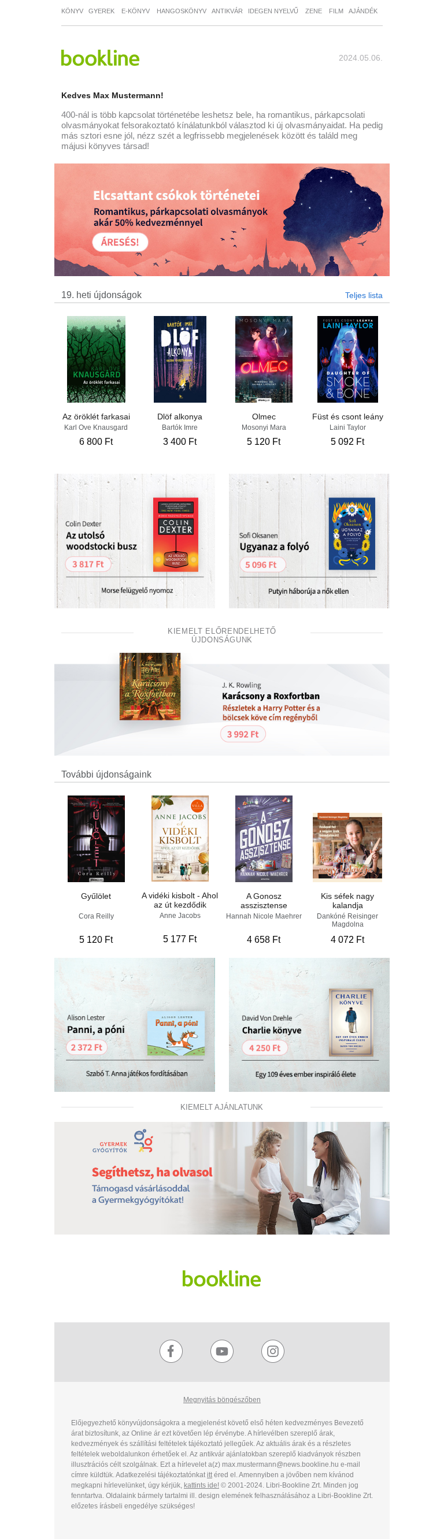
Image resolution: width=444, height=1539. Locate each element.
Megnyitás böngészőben (222, 1400)
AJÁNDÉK (363, 11)
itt (209, 1475)
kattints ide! (201, 1485)
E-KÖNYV (135, 11)
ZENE (315, 11)
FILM (339, 11)
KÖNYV (72, 11)
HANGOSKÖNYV (181, 11)
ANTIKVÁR (227, 11)
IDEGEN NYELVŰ (274, 11)
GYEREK (102, 11)
